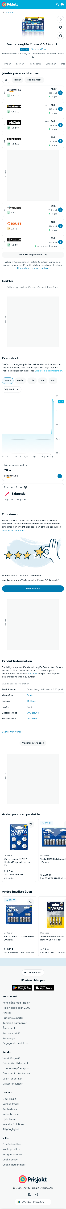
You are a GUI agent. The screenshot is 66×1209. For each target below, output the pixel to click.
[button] (60, 19)
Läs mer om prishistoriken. (49, 370)
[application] (33, 426)
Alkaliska (32, 718)
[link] (19, 850)
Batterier (10, 12)
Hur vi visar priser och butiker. (33, 268)
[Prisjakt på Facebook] (30, 1194)
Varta (30, 695)
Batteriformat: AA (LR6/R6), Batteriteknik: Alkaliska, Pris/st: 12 (33, 55)
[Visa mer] (4, 92)
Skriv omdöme (38, 49)
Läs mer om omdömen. (14, 530)
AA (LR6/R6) (33, 712)
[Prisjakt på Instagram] (36, 1194)
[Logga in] (62, 4)
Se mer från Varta (11, 731)
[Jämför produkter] (60, 35)
